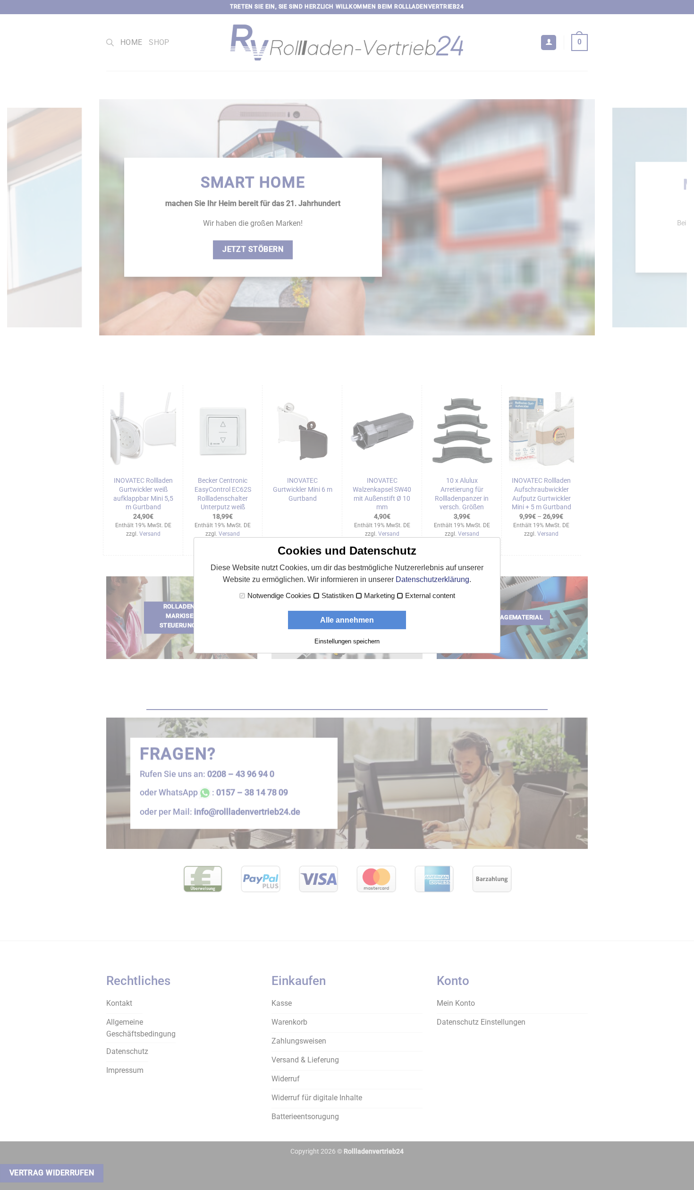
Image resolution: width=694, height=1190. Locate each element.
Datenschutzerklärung (432, 579)
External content (430, 596)
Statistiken (338, 596)
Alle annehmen (347, 620)
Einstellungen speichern (347, 641)
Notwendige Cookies (279, 596)
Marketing (379, 596)
